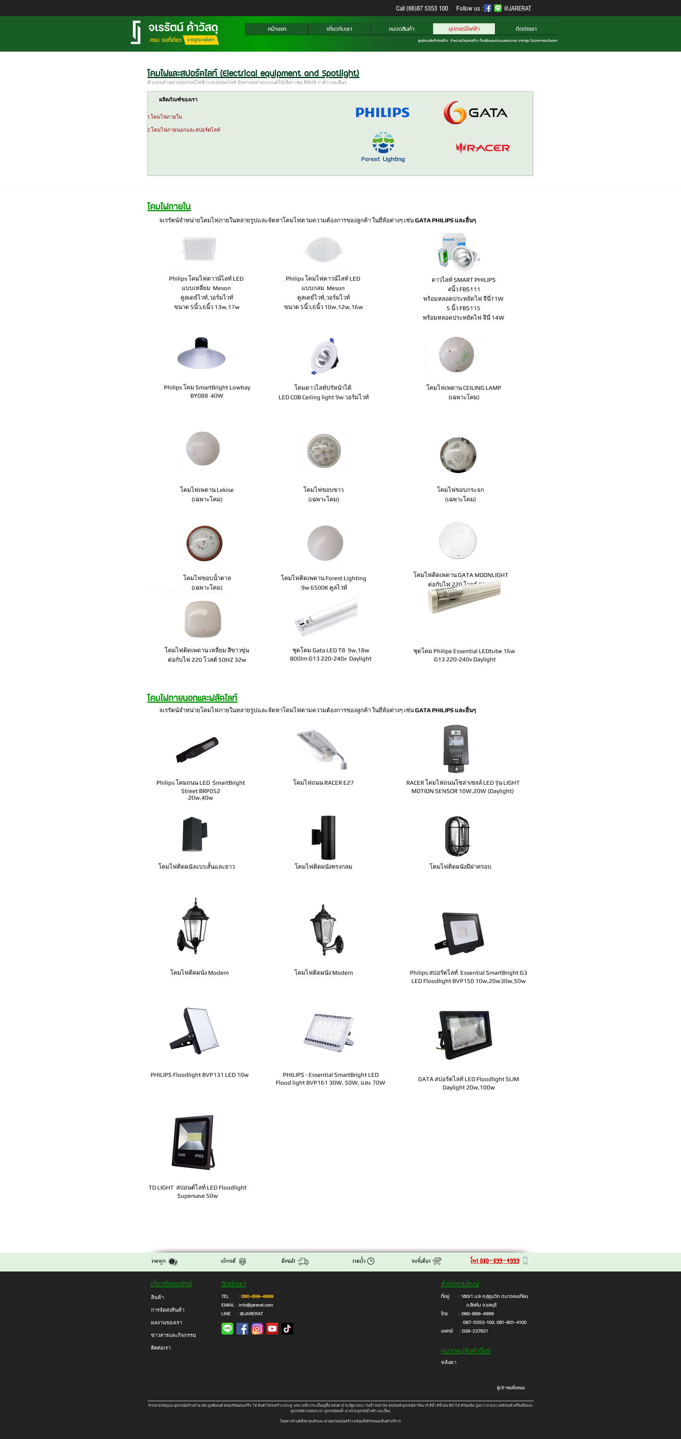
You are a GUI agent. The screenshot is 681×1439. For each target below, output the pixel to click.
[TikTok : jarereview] (287, 1329)
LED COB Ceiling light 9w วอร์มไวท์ (324, 397)
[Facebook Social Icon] (487, 8)
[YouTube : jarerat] (272, 1329)
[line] (498, 8)
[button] (339, 28)
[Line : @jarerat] (227, 1329)
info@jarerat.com (256, 1305)
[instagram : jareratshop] (257, 1329)
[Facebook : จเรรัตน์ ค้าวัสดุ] (242, 1329)
